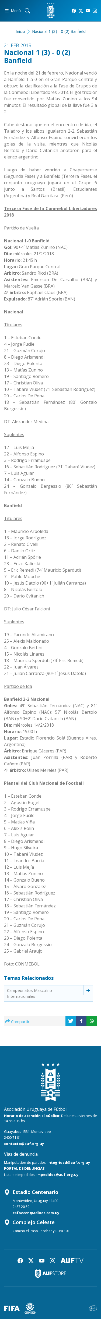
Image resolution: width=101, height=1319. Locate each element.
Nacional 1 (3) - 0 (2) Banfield (59, 31)
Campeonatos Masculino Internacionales (29, 993)
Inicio (20, 31)
